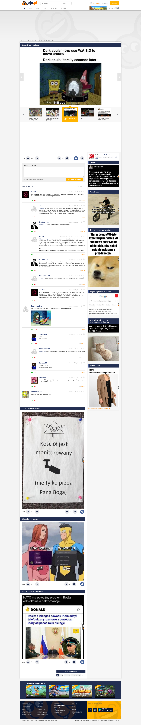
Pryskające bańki (26, 712)
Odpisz (83, 201)
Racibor (33, 191)
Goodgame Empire (42, 712)
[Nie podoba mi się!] (39, 158)
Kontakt (73, 706)
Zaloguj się (96, 3)
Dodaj (114, 3)
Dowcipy (54, 8)
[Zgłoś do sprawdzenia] (82, 158)
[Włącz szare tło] (117, 8)
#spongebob (101, 157)
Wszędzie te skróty (30, 519)
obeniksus (42, 377)
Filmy (45, 8)
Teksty (23, 707)
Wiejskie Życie (41, 709)
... (82, 675)
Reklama (74, 707)
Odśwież (80, 186)
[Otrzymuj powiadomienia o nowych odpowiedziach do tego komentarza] (84, 259)
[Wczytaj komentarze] (76, 512)
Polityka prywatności (77, 711)
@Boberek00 (42, 351)
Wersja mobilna (26, 706)
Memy (38, 8)
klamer (41, 206)
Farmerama (40, 706)
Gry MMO (40, 704)
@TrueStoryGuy (43, 239)
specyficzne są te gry (46, 40)
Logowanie (56, 709)
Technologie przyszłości (32, 591)
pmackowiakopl (37, 392)
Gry (31, 8)
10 (79, 675)
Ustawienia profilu (58, 712)
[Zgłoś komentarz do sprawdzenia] (82, 191)
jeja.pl (23, 40)
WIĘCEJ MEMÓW (71, 671)
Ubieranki (64, 8)
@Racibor (42, 208)
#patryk (111, 157)
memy (30, 40)
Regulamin (74, 709)
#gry (107, 157)
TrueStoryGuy (44, 222)
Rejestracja (57, 707)
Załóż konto (105, 3)
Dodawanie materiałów (59, 710)
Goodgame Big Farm (42, 714)
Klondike (39, 711)
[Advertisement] (70, 137)
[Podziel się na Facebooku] (76, 158)
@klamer (41, 224)
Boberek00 (43, 334)
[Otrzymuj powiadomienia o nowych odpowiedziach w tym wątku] (84, 191)
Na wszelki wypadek (31, 408)
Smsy (23, 709)
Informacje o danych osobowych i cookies (77, 713)
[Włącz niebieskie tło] (118, 8)
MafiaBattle (40, 707)
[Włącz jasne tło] (115, 8)
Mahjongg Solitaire (26, 714)
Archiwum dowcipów (27, 711)
